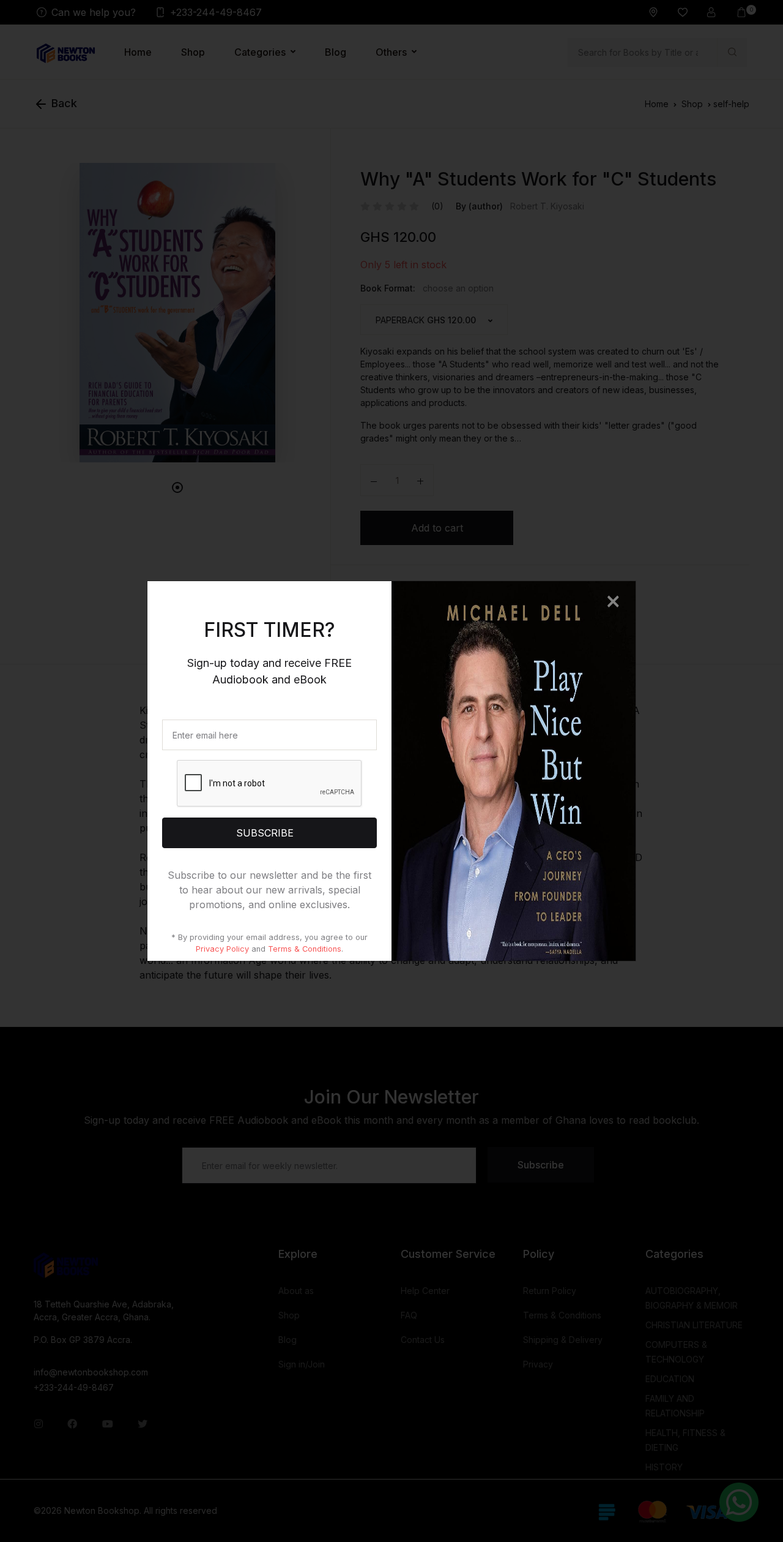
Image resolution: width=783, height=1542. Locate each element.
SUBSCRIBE (269, 833)
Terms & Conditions (304, 948)
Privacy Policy (222, 948)
